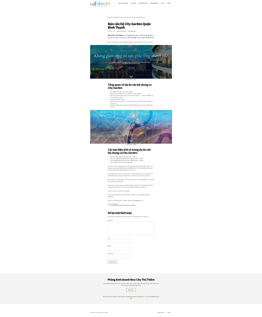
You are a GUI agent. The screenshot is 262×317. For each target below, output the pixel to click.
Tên (109, 238)
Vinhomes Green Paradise (134, 296)
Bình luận (110, 220)
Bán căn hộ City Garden (117, 205)
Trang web (110, 253)
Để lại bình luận (132, 31)
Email (109, 245)
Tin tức (116, 203)
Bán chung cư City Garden (129, 205)
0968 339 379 (131, 290)
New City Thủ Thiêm (103, 312)
